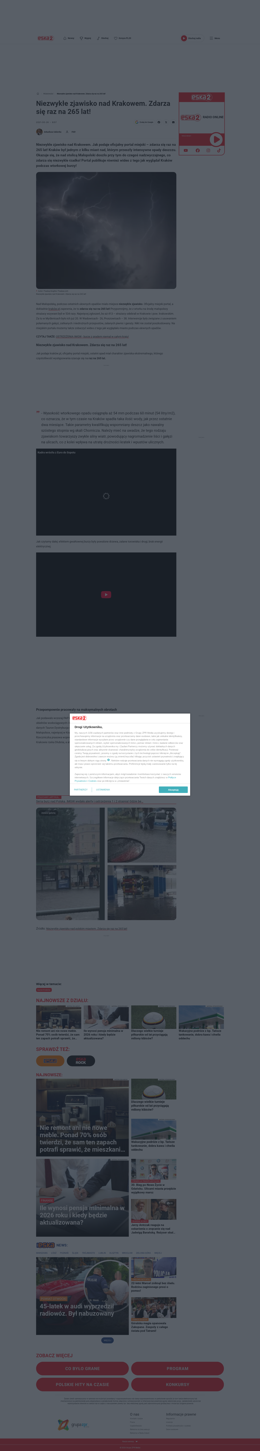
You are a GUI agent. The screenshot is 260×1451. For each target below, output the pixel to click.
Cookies (92, 780)
